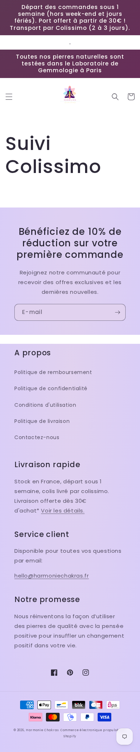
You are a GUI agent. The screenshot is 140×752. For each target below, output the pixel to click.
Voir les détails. (62, 510)
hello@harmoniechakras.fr (51, 575)
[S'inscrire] (117, 312)
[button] (9, 97)
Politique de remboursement (53, 372)
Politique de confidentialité (51, 388)
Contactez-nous (36, 437)
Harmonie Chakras (42, 730)
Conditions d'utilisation (45, 405)
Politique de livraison (42, 421)
